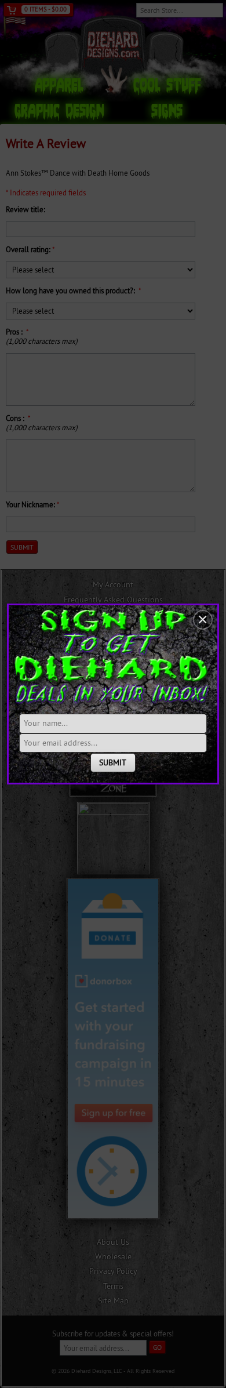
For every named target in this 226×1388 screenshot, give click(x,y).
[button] (203, 619)
